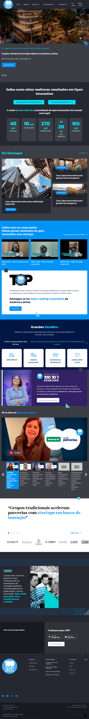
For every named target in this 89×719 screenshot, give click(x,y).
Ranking (26, 4)
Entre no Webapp (56, 644)
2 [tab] (5, 75)
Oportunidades (48, 4)
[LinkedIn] (3, 696)
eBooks (71, 663)
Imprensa (72, 673)
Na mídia (73, 4)
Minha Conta (80, 4)
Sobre (18, 4)
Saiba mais (7, 68)
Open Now (72, 670)
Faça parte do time (8, 709)
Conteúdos (62, 4)
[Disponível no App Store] (71, 636)
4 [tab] (16, 532)
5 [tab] (19, 532)
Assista (17, 453)
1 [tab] (2, 75)
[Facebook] (17, 696)
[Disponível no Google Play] (55, 636)
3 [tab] (14, 532)
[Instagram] (12, 696)
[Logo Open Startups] (8, 4)
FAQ (86, 659)
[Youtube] (7, 696)
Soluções (34, 4)
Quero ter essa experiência (48, 400)
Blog (70, 666)
